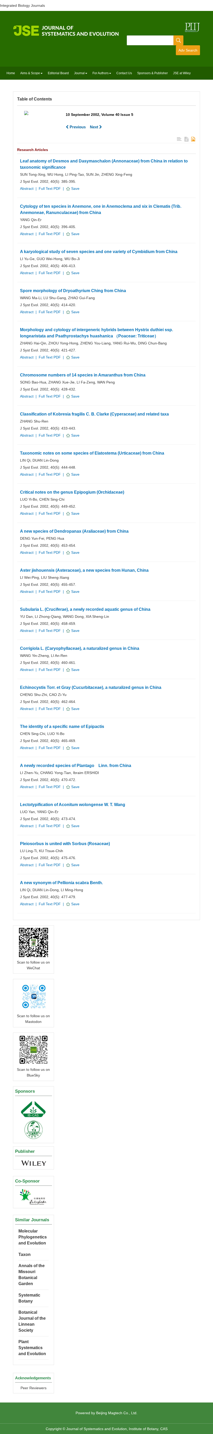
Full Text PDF (50, 188)
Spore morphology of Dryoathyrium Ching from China (73, 290)
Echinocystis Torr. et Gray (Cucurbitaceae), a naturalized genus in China (90, 687)
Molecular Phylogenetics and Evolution (32, 1237)
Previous (77, 127)
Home (10, 73)
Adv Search (187, 50)
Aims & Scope (30, 73)
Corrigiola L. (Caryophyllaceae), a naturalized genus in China (79, 648)
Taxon (24, 1254)
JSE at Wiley (182, 73)
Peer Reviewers (33, 1388)
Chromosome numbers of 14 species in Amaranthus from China (82, 375)
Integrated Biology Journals (22, 5)
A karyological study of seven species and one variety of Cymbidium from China (98, 251)
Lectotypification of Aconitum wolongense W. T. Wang (72, 804)
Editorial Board (58, 73)
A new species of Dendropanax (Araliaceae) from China (74, 531)
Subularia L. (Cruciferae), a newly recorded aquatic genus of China (85, 609)
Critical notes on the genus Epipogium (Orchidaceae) (72, 492)
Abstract (27, 188)
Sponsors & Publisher (152, 73)
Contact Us (124, 73)
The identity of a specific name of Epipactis (62, 726)
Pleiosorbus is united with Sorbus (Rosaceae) (65, 843)
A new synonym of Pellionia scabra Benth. (61, 882)
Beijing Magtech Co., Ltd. (116, 1413)
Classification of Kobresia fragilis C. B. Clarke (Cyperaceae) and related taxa (94, 414)
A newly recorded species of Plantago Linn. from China (75, 765)
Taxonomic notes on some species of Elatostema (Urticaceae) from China (92, 453)
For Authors (100, 73)
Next (94, 127)
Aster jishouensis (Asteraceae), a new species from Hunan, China (84, 570)
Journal (79, 73)
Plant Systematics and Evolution (32, 1347)
